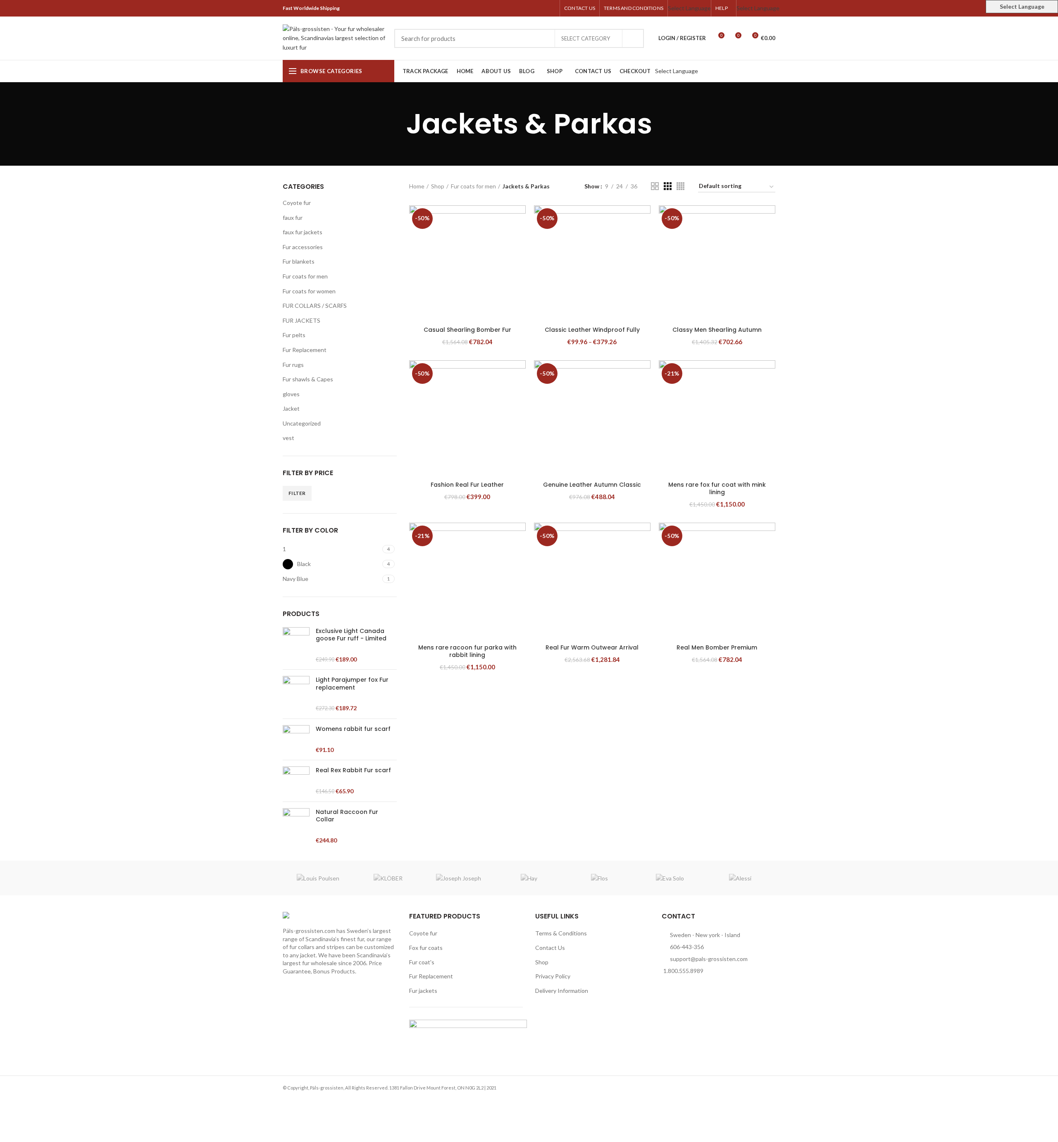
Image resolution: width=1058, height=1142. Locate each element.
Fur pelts (294, 334)
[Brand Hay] (529, 878)
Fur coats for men (305, 276)
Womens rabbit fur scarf (353, 729)
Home (416, 186)
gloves (291, 393)
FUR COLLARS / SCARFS (315, 305)
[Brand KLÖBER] (388, 878)
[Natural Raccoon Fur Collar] (296, 826)
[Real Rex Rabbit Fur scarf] (296, 780)
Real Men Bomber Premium (717, 647)
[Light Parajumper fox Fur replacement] (296, 694)
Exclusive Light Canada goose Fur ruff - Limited (351, 634)
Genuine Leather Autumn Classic (592, 484)
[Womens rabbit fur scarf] (296, 739)
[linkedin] (541, 8)
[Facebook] (512, 8)
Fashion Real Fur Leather (467, 484)
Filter (297, 493)
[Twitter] (522, 8)
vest (288, 437)
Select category (585, 38)
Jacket (291, 408)
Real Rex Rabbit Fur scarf (353, 770)
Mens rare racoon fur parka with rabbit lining (467, 651)
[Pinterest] (531, 8)
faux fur (293, 217)
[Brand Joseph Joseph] (459, 878)
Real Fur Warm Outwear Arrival (592, 647)
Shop (437, 186)
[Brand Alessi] (740, 878)
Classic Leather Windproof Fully (592, 329)
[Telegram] (550, 8)
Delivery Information (561, 990)
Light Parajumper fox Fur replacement (352, 683)
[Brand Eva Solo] (669, 878)
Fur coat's (421, 962)
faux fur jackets (302, 232)
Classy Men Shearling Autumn (717, 329)
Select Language (689, 8)
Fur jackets (423, 990)
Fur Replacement (304, 349)
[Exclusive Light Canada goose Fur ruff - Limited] (296, 645)
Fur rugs (293, 364)
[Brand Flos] (599, 878)
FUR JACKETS (301, 320)
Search (632, 38)
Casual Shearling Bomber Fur (467, 329)
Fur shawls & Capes (308, 379)
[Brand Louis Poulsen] (318, 878)
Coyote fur (297, 202)
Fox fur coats (426, 947)
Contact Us (550, 947)
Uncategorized (302, 423)
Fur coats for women (309, 291)
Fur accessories (303, 246)
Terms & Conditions (561, 933)
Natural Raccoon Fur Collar (347, 815)
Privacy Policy (552, 976)
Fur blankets (299, 261)
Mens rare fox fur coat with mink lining (717, 488)
